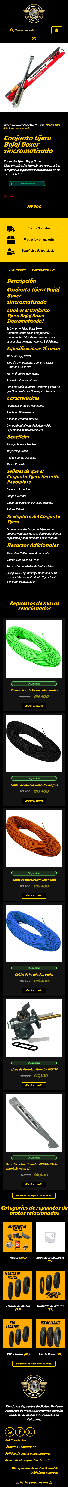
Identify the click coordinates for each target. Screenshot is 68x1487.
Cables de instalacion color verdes (34, 690)
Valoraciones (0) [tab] (43, 269)
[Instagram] (30, 1432)
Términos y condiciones (21, 1447)
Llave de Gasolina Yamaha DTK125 (34, 1069)
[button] (34, 38)
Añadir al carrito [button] (34, 706)
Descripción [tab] (17, 269)
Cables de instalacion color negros (34, 785)
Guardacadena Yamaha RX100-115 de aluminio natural (31, 1166)
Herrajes (39, 125)
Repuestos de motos (22, 125)
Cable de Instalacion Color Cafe (34, 880)
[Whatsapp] (9, 1432)
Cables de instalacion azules (34, 974)
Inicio (6, 125)
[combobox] (24, 30)
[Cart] (56, 30)
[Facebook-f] (20, 1432)
